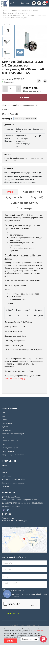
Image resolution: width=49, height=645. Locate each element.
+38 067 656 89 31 (37, 503)
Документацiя (14, 197)
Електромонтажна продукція (13, 483)
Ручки (4, 472)
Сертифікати (7, 423)
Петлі (4, 469)
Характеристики (32, 191)
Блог (3, 416)
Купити (24, 97)
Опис (10, 191)
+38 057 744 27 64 (10, 503)
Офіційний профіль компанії (13, 455)
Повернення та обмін (10, 441)
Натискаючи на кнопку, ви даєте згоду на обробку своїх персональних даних (24, 595)
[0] (39, 3)
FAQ (3, 444)
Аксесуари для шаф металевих (14, 479)
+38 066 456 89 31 (24, 503)
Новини (5, 413)
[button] (6, 24)
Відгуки (5, 427)
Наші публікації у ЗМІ (10, 448)
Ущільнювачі (7, 476)
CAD (3, 437)
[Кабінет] (22, 3)
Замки (4, 465)
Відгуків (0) (37, 197)
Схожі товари (24, 208)
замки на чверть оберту (15, 378)
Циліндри (5, 486)
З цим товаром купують (24, 202)
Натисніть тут (38, 631)
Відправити (13, 613)
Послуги (5, 420)
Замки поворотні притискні (25, 118)
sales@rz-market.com (12, 506)
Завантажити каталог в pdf (13, 434)
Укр (27, 3)
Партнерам (6, 430)
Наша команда (8, 451)
